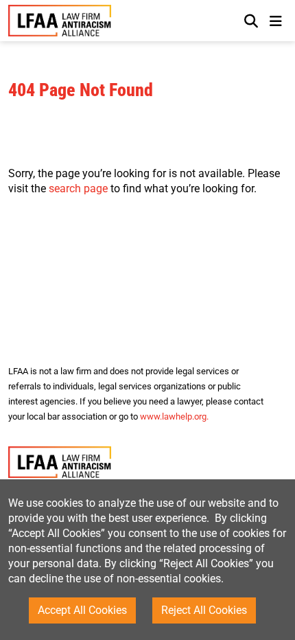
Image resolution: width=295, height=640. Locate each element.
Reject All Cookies (204, 610)
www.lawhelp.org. (174, 416)
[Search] (250, 20)
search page (78, 188)
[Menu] (275, 20)
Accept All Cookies (82, 610)
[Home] (59, 21)
